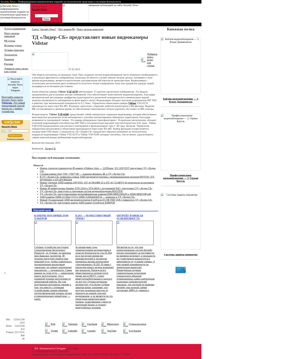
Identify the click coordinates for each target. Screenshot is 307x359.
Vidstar (132, 103)
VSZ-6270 (72, 91)
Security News (9, 126)
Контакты (174, 1)
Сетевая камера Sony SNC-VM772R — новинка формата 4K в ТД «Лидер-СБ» (82, 174)
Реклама (8, 64)
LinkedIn (72, 330)
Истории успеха (13, 45)
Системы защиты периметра (180, 254)
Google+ (91, 330)
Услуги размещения (15, 28)
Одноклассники (137, 324)
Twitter (54, 330)
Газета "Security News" (44, 29)
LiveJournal (135, 330)
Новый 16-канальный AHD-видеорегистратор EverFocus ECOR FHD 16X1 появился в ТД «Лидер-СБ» (96, 200)
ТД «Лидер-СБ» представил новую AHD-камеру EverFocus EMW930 (77, 202)
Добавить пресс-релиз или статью (16, 70)
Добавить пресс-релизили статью (152, 60)
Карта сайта (191, 1)
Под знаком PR (66, 29)
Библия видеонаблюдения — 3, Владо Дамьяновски (181, 100)
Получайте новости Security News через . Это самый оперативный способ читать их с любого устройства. (13, 104)
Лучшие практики (14, 50)
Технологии (10, 54)
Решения (9, 59)
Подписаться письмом (15, 139)
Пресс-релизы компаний (11, 35)
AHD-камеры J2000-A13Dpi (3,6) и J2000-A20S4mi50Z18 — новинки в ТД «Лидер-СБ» (87, 197)
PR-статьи (9, 40)
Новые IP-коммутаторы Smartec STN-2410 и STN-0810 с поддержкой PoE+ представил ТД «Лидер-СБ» (96, 188)
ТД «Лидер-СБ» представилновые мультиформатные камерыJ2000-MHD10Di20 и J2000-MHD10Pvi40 (95, 194)
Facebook (92, 324)
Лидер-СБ (50, 148)
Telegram (72, 324)
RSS (53, 324)
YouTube (111, 330)
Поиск (160, 1)
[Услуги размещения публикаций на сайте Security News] (75, 21)
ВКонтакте (113, 324)
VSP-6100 (63, 114)
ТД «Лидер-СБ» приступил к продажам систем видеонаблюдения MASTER (81, 191)
